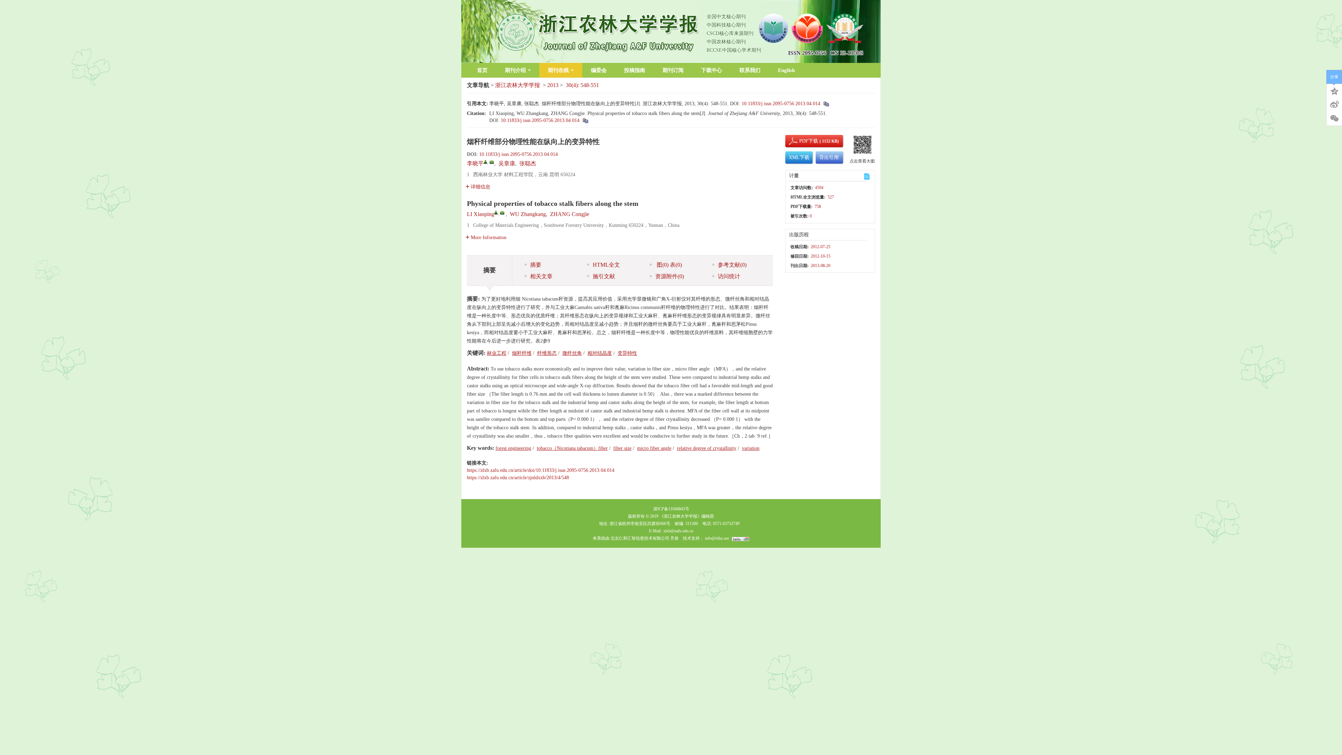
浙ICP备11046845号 (671, 508)
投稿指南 (634, 70)
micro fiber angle (654, 448)
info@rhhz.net (717, 538)
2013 (552, 85)
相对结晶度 (599, 353)
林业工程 (496, 353)
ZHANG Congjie (569, 214)
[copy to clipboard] (585, 120)
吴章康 (506, 163)
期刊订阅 (673, 70)
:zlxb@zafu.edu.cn (678, 530)
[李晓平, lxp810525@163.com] (485, 162)
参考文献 (732, 265)
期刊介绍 (515, 70)
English (786, 70)
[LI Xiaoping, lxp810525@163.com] (496, 212)
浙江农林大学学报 (517, 85)
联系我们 (749, 70)
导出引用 (829, 157)
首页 (482, 70)
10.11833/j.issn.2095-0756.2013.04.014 (781, 103)
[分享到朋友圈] (1334, 118)
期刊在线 (558, 70)
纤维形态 (547, 353)
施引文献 (604, 276)
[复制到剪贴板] (826, 103)
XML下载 (799, 157)
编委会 (599, 70)
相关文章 (541, 276)
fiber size (622, 448)
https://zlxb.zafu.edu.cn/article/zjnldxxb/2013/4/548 (518, 477)
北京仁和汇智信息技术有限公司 (640, 538)
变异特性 (627, 353)
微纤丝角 (572, 353)
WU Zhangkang (528, 214)
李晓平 (475, 163)
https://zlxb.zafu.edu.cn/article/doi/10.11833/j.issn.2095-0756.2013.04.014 (540, 470)
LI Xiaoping (480, 214)
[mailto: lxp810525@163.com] (502, 213)
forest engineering (513, 448)
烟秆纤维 (522, 353)
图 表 (668, 265)
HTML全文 (606, 265)
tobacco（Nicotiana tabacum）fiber (572, 448)
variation (750, 448)
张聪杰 (527, 163)
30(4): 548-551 (582, 85)
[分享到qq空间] (1334, 90)
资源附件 (669, 276)
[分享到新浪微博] (1334, 104)
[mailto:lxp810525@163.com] (491, 162)
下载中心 (711, 70)
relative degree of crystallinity (706, 448)
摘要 (535, 265)
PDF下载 (802, 141)
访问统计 (729, 276)
